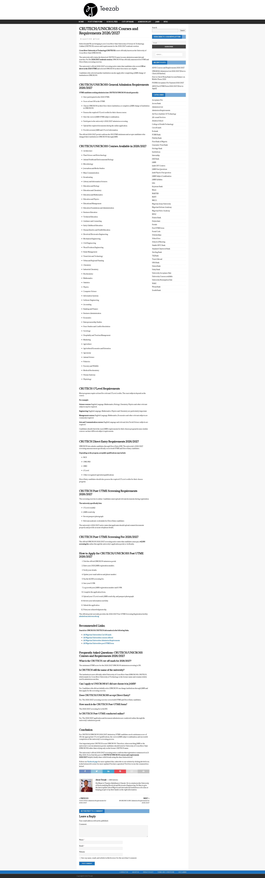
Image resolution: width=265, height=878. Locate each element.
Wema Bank (156, 287)
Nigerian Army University (161, 204)
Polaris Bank (156, 218)
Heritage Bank (157, 148)
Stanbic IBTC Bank (158, 245)
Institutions (156, 152)
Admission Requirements (161, 110)
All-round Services (159, 117)
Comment (82, 824)
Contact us (123, 872)
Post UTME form (95, 22)
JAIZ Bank (155, 159)
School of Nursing (158, 242)
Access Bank (156, 103)
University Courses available (162, 276)
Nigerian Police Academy (161, 211)
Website (82, 852)
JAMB (157, 22)
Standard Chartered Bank (161, 249)
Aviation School (157, 121)
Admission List (144, 22)
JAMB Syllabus (157, 180)
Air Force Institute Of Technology (164, 114)
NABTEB (155, 193)
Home (81, 22)
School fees (112, 22)
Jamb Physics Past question (161, 173)
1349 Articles (113, 780)
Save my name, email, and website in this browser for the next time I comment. (109, 858)
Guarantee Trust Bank (160, 145)
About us (135, 872)
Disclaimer (182, 872)
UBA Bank (155, 263)
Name (81, 840)
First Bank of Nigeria (159, 142)
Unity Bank (156, 269)
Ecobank (155, 131)
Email (81, 846)
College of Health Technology (162, 124)
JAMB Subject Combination (161, 176)
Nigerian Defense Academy (162, 207)
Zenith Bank (156, 290)
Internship (156, 155)
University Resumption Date (162, 280)
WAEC (154, 283)
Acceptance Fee (157, 100)
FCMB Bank (156, 135)
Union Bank (156, 266)
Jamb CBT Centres (158, 166)
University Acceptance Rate (161, 273)
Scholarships (156, 235)
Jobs (153, 183)
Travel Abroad (157, 259)
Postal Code (156, 231)
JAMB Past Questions (159, 169)
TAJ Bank (155, 256)
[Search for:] (169, 54)
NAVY (154, 197)
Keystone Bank (157, 186)
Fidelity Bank (157, 138)
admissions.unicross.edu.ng (89, 616)
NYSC (166, 22)
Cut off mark (128, 22)
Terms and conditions (165, 872)
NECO (154, 200)
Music (154, 190)
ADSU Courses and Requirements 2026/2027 (168, 68)
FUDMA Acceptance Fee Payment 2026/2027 (168, 83)
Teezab (97, 39)
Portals (154, 225)
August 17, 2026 (87, 39)
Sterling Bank (157, 252)
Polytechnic (156, 221)
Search (154, 28)
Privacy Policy (148, 872)
